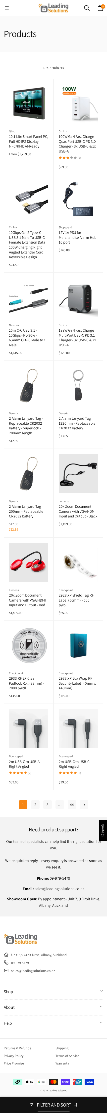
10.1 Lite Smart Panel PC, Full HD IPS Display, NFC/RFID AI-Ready (28, 141)
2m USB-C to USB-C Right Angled (74, 764)
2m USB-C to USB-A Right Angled (24, 764)
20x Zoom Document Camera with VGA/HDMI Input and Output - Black (78, 511)
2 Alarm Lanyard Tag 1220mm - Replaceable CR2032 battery (77, 423)
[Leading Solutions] (20, 942)
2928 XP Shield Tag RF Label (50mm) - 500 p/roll (76, 600)
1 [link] (23, 804)
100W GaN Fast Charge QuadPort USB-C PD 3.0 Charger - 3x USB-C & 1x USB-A (77, 143)
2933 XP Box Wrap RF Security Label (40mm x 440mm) (77, 683)
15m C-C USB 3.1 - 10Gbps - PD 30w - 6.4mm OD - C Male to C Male (27, 337)
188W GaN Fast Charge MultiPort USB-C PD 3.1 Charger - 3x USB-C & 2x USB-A (77, 337)
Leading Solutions (58, 1090)
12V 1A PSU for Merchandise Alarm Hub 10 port (77, 237)
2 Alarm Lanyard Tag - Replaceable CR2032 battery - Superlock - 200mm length (26, 425)
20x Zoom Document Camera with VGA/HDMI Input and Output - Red (27, 600)
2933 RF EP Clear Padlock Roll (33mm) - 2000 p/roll (26, 683)
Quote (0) (103, 831)
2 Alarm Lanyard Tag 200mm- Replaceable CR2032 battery (26, 511)
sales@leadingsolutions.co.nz (59, 888)
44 (72, 804)
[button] (6, 7)
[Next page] (84, 804)
